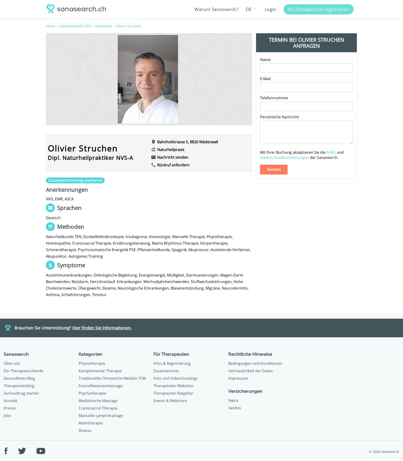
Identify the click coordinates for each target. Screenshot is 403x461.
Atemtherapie (91, 423)
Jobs (7, 415)
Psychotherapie (92, 393)
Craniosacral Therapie (98, 408)
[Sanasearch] (77, 9)
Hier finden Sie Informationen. (102, 328)
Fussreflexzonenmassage (101, 385)
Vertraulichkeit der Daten (250, 370)
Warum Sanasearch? (216, 9)
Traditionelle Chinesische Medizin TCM (112, 378)
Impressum (238, 378)
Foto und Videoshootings (175, 378)
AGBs (331, 152)
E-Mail (265, 78)
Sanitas (234, 407)
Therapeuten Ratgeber (173, 393)
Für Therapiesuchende (23, 370)
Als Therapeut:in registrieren (318, 9)
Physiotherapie (92, 363)
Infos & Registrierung (172, 363)
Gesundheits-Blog (19, 378)
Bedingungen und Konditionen (255, 363)
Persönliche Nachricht (279, 117)
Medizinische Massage (98, 400)
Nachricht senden (172, 157)
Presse (10, 408)
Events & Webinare (170, 400)
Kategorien (90, 354)
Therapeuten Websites (173, 385)
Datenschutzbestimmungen (284, 157)
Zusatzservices (166, 370)
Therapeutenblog (19, 385)
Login (270, 9)
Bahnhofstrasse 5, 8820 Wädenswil (187, 141)
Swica (233, 400)
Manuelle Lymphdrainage (101, 415)
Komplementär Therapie (100, 370)
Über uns (12, 363)
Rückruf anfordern (173, 164)
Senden (274, 169)
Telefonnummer (274, 97)
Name (265, 59)
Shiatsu (85, 430)
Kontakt (10, 400)
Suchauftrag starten (21, 393)
